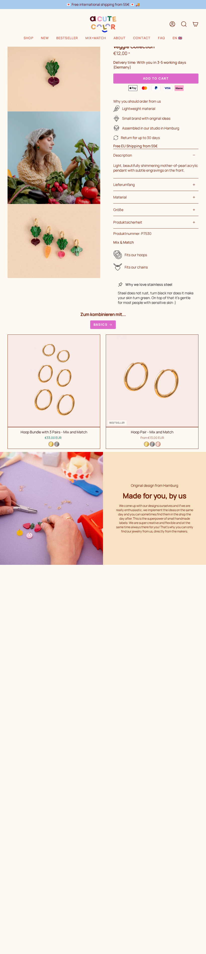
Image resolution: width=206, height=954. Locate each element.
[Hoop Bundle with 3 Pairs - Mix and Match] (54, 381)
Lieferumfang (124, 184)
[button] (28, 38)
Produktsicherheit (127, 222)
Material (120, 197)
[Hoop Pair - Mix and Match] (152, 381)
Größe (118, 209)
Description (122, 155)
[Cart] (195, 24)
